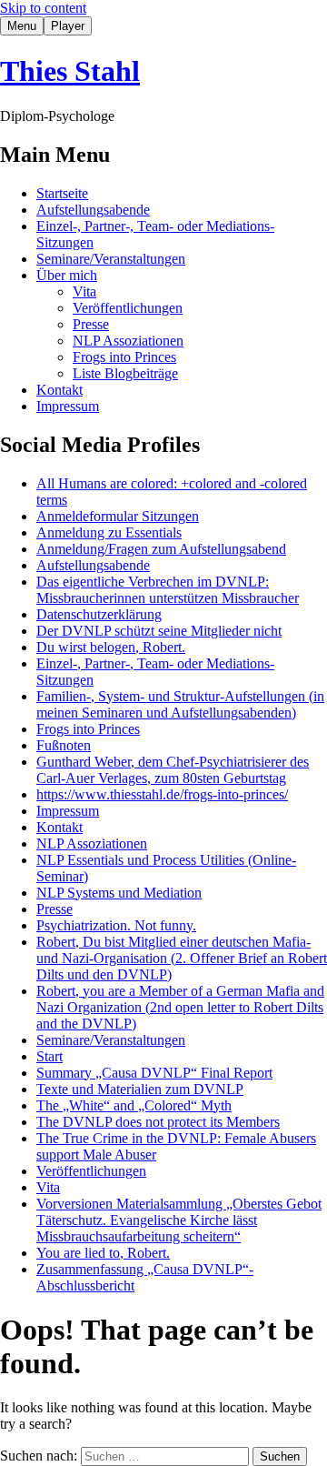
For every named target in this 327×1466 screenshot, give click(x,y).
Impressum (67, 406)
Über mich (66, 275)
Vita (84, 291)
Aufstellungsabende (93, 209)
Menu (21, 26)
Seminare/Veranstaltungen (110, 258)
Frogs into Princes (124, 357)
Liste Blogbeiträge (125, 373)
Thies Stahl (70, 71)
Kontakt (59, 389)
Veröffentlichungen (128, 308)
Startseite (62, 193)
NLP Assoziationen (128, 340)
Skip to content (43, 7)
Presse (91, 324)
